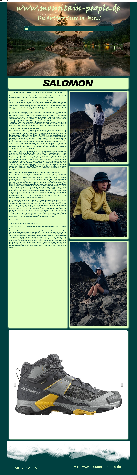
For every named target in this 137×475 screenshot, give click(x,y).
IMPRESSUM (26, 468)
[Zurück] (14, 385)
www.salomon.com (32, 223)
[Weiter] (122, 385)
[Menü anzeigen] (26, 28)
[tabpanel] (37, 170)
